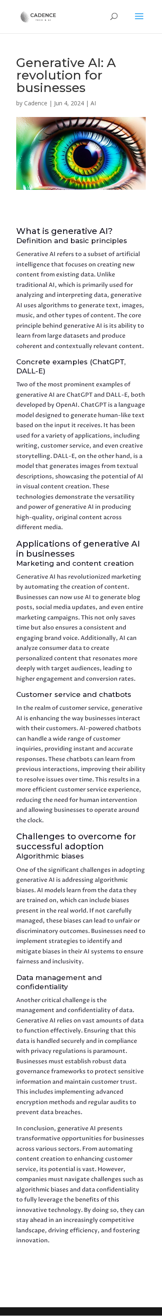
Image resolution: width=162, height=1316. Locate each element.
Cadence (35, 103)
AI (93, 103)
